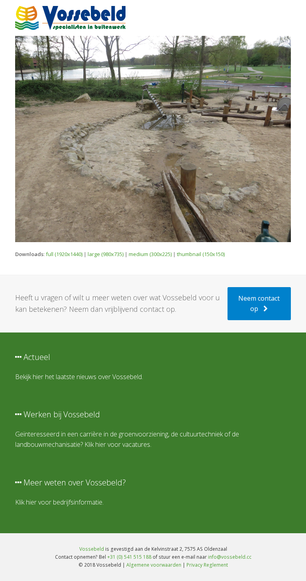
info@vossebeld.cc (229, 557)
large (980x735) (106, 254)
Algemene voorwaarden (153, 564)
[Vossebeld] (70, 17)
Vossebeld (91, 549)
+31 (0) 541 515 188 (129, 557)
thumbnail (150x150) (201, 254)
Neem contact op (259, 303)
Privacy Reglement (207, 564)
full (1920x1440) (64, 254)
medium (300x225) (150, 254)
